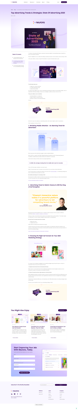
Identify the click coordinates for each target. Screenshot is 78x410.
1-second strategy (54, 171)
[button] (26, 2)
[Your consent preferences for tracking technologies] (76, 408)
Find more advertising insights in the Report (35, 180)
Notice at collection (39, 404)
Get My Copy (49, 111)
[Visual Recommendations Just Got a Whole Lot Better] (58, 327)
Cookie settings (62, 399)
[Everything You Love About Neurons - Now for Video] (39, 327)
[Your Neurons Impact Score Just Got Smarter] (20, 327)
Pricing (48, 2)
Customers (38, 2)
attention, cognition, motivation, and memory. (40, 213)
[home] (14, 2)
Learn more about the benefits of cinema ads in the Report (38, 231)
